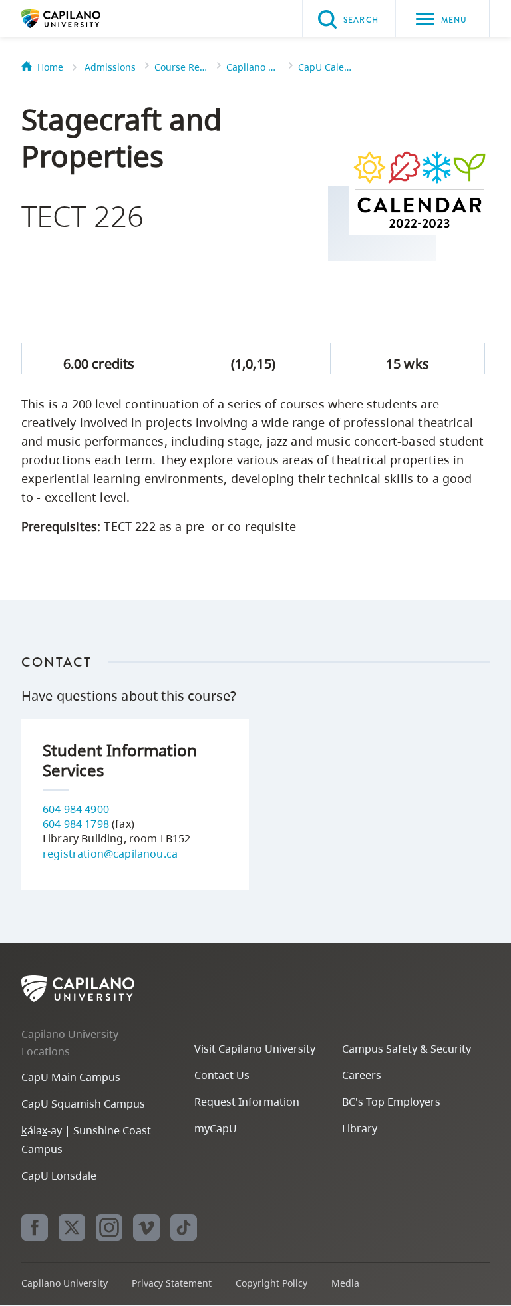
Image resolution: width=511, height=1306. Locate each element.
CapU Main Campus (70, 1077)
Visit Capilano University (254, 1048)
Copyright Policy (271, 1283)
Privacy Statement (172, 1283)
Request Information (246, 1101)
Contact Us (222, 1075)
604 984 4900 (76, 809)
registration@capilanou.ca (110, 853)
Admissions (110, 67)
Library (359, 1128)
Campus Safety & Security (406, 1048)
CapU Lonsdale (58, 1175)
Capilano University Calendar (252, 67)
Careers (361, 1075)
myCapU (215, 1128)
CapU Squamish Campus (83, 1103)
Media (345, 1283)
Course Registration (181, 67)
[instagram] (109, 1227)
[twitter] (72, 1227)
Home (50, 67)
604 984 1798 (76, 823)
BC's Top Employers (391, 1101)
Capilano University (81, 18)
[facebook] (34, 1227)
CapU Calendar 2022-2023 (324, 67)
